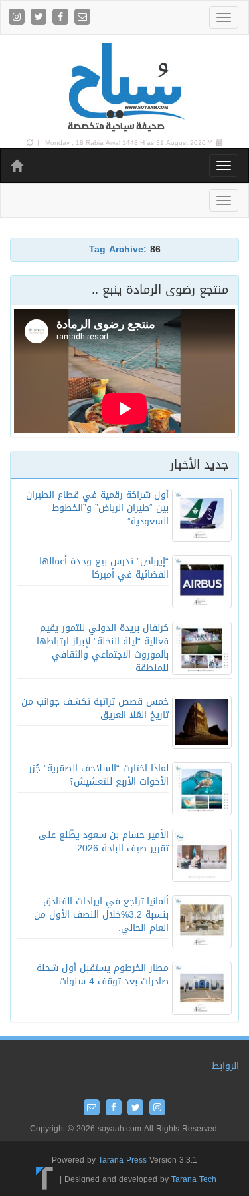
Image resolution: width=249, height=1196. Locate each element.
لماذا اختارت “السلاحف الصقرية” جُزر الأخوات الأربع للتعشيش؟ (99, 775)
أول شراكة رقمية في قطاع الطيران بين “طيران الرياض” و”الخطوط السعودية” (97, 508)
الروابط (225, 1066)
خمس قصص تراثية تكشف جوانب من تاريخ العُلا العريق (95, 708)
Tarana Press (122, 1160)
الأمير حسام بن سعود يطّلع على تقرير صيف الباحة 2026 (104, 841)
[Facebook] (62, 18)
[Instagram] (18, 18)
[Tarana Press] (45, 1179)
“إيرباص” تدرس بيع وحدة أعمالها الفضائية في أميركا (104, 568)
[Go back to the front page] (125, 88)
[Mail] (82, 18)
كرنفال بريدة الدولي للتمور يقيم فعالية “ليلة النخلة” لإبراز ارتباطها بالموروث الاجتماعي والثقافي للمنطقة (103, 648)
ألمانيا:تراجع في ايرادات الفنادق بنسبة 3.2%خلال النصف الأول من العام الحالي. (101, 915)
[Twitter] (40, 18)
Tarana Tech (193, 1179)
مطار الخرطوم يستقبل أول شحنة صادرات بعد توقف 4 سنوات (103, 974)
